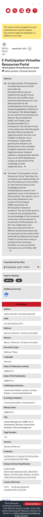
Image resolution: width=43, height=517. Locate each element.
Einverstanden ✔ (33, 503)
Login (39, 4)
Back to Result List (5, 51)
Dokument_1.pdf (14, 267)
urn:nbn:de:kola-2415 (13, 323)
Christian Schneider (29, 333)
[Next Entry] (29, 48)
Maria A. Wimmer (11, 333)
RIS (19, 280)
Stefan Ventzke (11, 71)
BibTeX (9, 280)
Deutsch (33, 4)
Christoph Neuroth (27, 71)
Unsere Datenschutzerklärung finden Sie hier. (26, 514)
